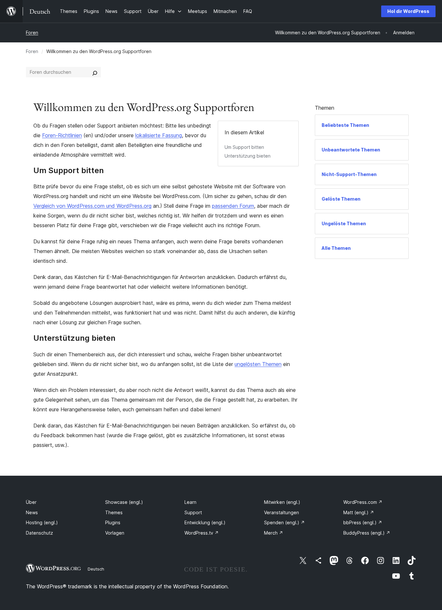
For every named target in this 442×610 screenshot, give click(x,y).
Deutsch (96, 568)
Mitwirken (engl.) (282, 502)
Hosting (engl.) (42, 522)
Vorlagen (114, 533)
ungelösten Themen (258, 364)
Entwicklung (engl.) (205, 522)
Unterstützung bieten (248, 156)
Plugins (112, 522)
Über (31, 502)
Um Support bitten (244, 147)
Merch (273, 533)
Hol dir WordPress (408, 11)
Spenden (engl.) (284, 522)
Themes (114, 512)
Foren (32, 32)
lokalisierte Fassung (158, 135)
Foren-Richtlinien (62, 135)
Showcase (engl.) (124, 502)
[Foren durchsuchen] (95, 72)
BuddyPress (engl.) (366, 533)
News (32, 512)
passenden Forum (233, 206)
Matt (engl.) (358, 512)
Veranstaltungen (281, 512)
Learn (190, 502)
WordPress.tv (201, 533)
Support (193, 512)
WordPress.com (362, 502)
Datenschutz (39, 533)
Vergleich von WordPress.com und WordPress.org (92, 206)
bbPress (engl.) (362, 522)
